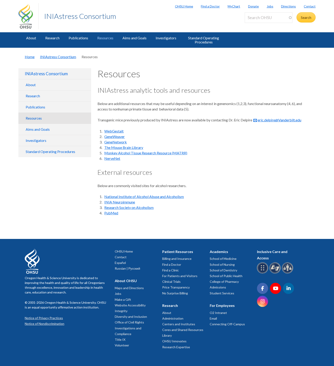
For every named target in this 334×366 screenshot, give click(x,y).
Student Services (222, 293)
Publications (78, 38)
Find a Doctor (210, 6)
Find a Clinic (170, 270)
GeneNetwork (115, 142)
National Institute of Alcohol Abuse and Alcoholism (144, 196)
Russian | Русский (127, 268)
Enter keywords (259, 25)
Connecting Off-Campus (227, 324)
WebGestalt (114, 131)
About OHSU (126, 280)
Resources (105, 38)
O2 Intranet (218, 313)
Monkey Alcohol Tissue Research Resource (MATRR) (145, 153)
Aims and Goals (134, 38)
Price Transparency (176, 287)
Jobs (270, 6)
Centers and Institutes (178, 324)
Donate (253, 6)
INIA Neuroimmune (119, 202)
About (31, 38)
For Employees (222, 305)
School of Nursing (222, 264)
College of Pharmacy (224, 281)
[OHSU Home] (28, 16)
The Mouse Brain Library (123, 147)
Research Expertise (176, 347)
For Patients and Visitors (179, 276)
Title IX (120, 339)
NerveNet (112, 158)
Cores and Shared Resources (182, 330)
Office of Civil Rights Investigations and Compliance (129, 328)
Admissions (218, 287)
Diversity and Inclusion (131, 316)
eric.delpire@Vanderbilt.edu (279, 120)
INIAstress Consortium (80, 16)
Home (30, 57)
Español (120, 263)
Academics (219, 251)
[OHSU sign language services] (275, 273)
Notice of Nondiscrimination (44, 324)
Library (167, 335)
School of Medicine (223, 259)
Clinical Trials (171, 281)
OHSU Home (184, 6)
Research (52, 38)
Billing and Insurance (177, 259)
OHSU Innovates (174, 341)
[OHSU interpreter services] (288, 273)
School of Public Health (226, 276)
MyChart (234, 6)
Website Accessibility (130, 305)
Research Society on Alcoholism (129, 207)
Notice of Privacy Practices (44, 318)
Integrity (121, 311)
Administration (172, 318)
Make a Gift (123, 299)
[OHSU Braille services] (263, 273)
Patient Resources (177, 251)
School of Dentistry (223, 270)
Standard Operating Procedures (203, 40)
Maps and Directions (129, 288)
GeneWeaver (114, 136)
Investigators (166, 38)
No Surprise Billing (175, 293)
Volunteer (122, 345)
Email (213, 318)
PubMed (111, 213)
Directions (288, 6)
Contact (310, 6)
